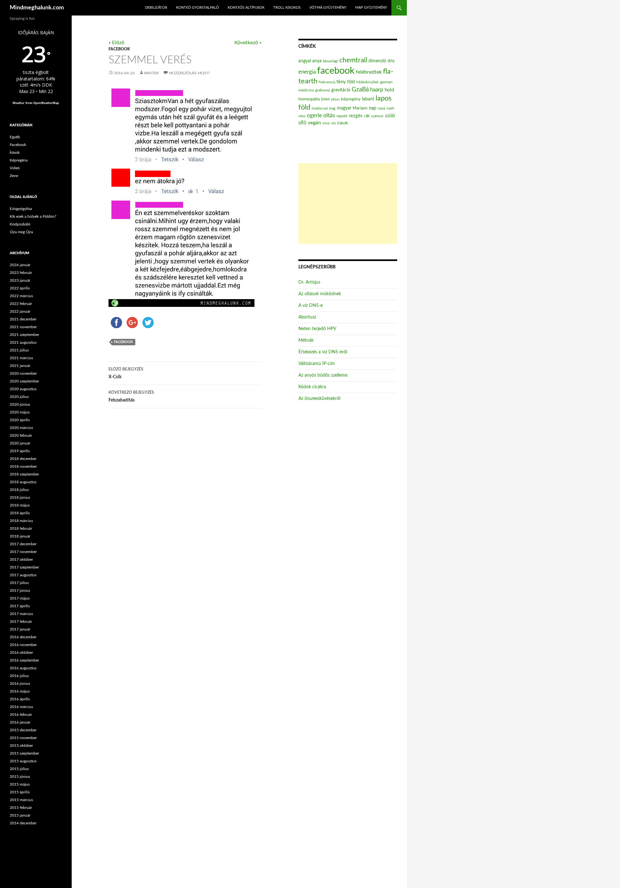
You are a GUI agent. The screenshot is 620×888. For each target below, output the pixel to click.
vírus (326, 123)
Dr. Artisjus (309, 282)
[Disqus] (180, 514)
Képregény (19, 160)
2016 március (21, 707)
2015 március (21, 800)
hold (389, 90)
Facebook (119, 49)
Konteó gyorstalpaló (197, 7)
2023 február (21, 273)
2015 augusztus (23, 761)
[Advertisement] (347, 203)
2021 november (23, 327)
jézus (335, 99)
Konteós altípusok (246, 7)
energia (307, 72)
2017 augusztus (23, 575)
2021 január (20, 366)
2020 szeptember (24, 381)
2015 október (21, 745)
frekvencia (327, 82)
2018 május (20, 505)
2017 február (21, 621)
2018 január (20, 536)
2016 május (20, 691)
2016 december (23, 637)
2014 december (23, 823)
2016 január (20, 722)
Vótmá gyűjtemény (327, 7)
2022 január (20, 311)
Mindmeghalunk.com (37, 8)
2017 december (23, 544)
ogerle (314, 115)
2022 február (21, 304)
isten (325, 99)
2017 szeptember (24, 567)
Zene (14, 176)
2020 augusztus (23, 389)
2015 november (23, 738)
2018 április (20, 513)
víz (333, 123)
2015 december (23, 730)
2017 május (20, 598)
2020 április (20, 420)
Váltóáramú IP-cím (316, 363)
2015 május (20, 784)
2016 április (20, 699)
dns (391, 61)
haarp (376, 89)
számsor (377, 116)
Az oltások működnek (319, 294)
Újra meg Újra (21, 232)
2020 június (20, 404)
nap (372, 108)
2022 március (21, 296)
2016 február (21, 714)
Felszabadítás (131, 396)
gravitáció (340, 90)
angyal (304, 60)
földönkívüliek (367, 82)
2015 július (19, 769)
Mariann (360, 108)
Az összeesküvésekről (319, 398)
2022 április (20, 288)
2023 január (20, 280)
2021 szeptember (24, 335)
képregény (351, 99)
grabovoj (322, 90)
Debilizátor (156, 7)
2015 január (20, 815)
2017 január (20, 629)
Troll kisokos (287, 7)
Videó (15, 168)
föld (351, 82)
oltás (329, 115)
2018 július (19, 490)
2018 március (21, 521)
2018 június (20, 497)
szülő (390, 116)
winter (151, 73)
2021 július (19, 350)
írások (342, 123)
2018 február (21, 528)
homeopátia (309, 99)
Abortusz (307, 317)
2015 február (21, 808)
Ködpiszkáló (20, 224)
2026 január (20, 265)
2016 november (23, 645)
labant (368, 99)
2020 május (20, 412)
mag (332, 108)
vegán (314, 122)
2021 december (23, 319)
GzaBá (360, 90)
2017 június (20, 590)
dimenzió (377, 61)
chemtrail (353, 60)
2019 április (20, 451)
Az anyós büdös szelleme (322, 375)
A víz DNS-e (310, 305)
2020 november (23, 373)
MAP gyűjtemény (371, 7)
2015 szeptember (24, 753)
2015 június (20, 776)
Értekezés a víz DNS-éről (322, 352)
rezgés (356, 115)
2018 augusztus (23, 482)
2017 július (19, 583)
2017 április (20, 606)
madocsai (320, 108)
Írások (15, 152)
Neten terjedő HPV (317, 329)
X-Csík (125, 373)
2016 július (19, 676)
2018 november (23, 466)
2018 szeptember (24, 474)
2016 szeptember (24, 660)
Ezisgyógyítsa (21, 209)
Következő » (248, 42)
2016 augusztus (23, 668)
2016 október (21, 652)
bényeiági (330, 61)
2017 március (21, 614)
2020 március (21, 428)
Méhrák (306, 340)
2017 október (21, 559)
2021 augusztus (23, 342)
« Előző (116, 42)
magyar (344, 108)
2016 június (20, 683)
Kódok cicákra (312, 387)
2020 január (20, 443)
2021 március (21, 358)
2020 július (19, 397)
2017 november (23, 552)
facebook (123, 342)
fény (341, 81)
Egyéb (15, 137)
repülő (341, 116)
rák (367, 116)
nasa (381, 108)
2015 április (20, 792)
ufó (302, 122)
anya (317, 61)
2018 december (23, 459)
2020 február (21, 435)
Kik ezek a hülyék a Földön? (33, 216)
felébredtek (369, 72)
